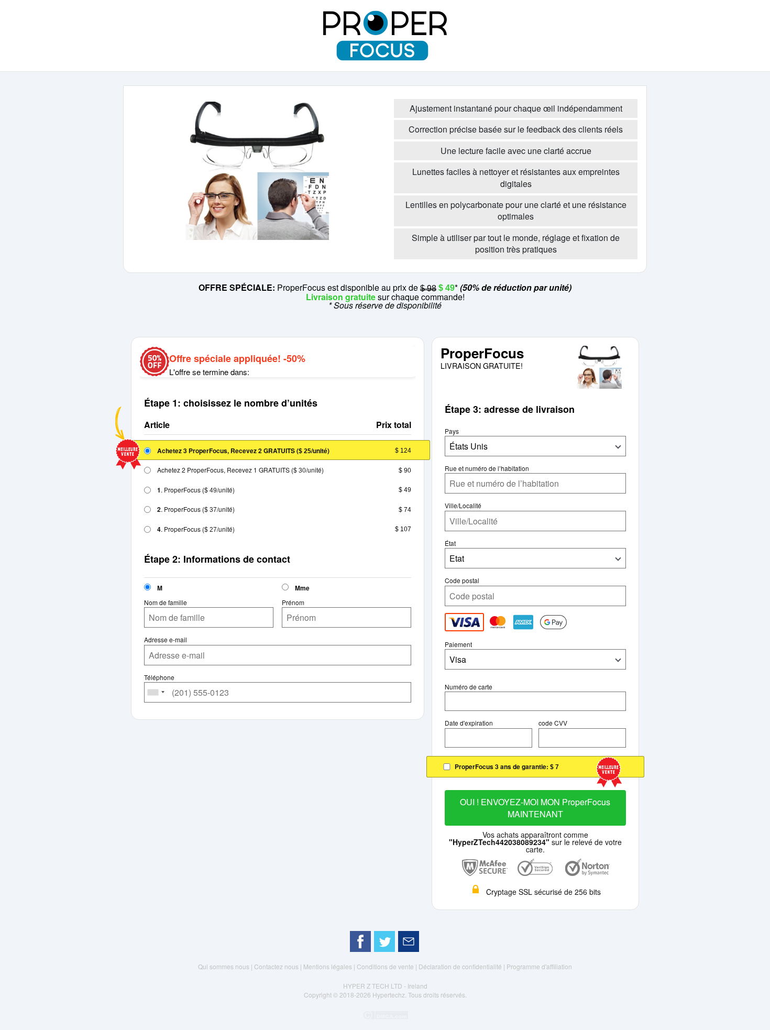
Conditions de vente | (388, 966)
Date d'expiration (469, 723)
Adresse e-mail (165, 639)
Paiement (458, 644)
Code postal (462, 580)
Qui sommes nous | (226, 966)
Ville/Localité (463, 505)
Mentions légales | (330, 966)
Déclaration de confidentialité (461, 966)
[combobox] (156, 692)
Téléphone (159, 677)
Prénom (293, 602)
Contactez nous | (278, 966)
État (450, 543)
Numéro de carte (468, 687)
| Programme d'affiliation (537, 966)
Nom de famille (165, 602)
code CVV (552, 723)
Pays (452, 431)
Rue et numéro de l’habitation (487, 468)
